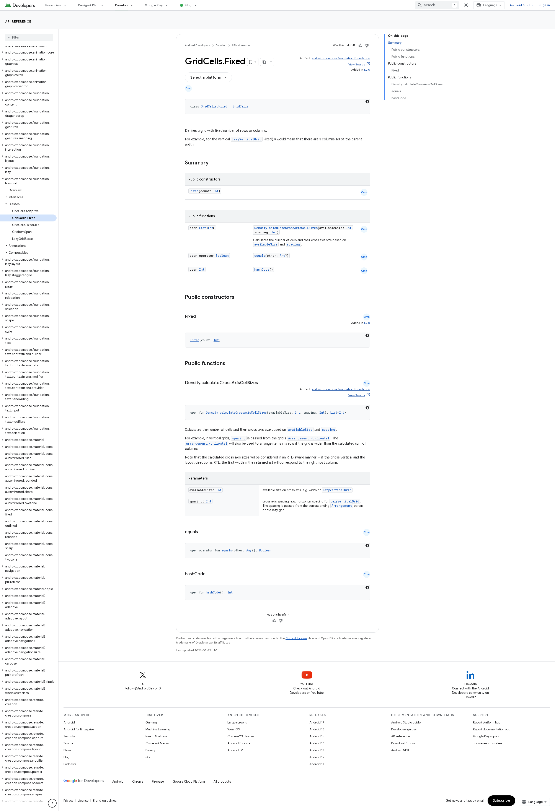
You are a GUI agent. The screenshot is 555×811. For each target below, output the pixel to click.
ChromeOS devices (240, 736)
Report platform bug (487, 722)
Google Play (154, 5)
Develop (121, 5)
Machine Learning (157, 729)
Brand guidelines (104, 800)
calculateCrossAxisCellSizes (293, 228)
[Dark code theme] (367, 101)
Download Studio (403, 743)
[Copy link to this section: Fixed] (200, 316)
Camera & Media (157, 743)
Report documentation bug (491, 729)
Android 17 (316, 722)
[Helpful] (360, 45)
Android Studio (521, 5)
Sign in (544, 5)
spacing (293, 244)
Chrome (137, 781)
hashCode (261, 269)
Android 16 (317, 729)
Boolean (222, 256)
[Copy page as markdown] (264, 62)
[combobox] (437, 5)
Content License (296, 638)
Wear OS (233, 729)
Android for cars (238, 743)
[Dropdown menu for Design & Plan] (104, 5)
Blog (188, 5)
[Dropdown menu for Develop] (134, 5)
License (83, 800)
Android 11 (316, 764)
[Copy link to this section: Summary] (213, 163)
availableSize (266, 244)
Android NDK (400, 750)
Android (69, 722)
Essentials (53, 5)
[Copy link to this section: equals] (202, 532)
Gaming (151, 722)
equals (259, 256)
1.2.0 (367, 70)
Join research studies (487, 743)
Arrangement (341, 506)
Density (260, 228)
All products (222, 781)
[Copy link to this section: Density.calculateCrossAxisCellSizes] (262, 383)
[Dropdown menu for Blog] (197, 5)
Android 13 (316, 750)
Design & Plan (88, 5)
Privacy (150, 750)
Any (282, 256)
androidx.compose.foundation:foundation (341, 58)
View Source (356, 64)
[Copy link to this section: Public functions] (231, 363)
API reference (18, 21)
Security (69, 736)
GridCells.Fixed (214, 106)
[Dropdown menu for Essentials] (67, 5)
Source (68, 743)
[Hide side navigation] (52, 803)
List (202, 228)
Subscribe (501, 800)
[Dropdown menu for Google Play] (169, 5)
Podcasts (70, 764)
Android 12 (316, 757)
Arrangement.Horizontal (308, 438)
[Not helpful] (367, 45)
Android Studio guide (406, 722)
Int (216, 191)
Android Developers (197, 45)
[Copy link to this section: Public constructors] (240, 297)
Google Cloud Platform (189, 781)
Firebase (158, 781)
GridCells (240, 106)
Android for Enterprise (79, 729)
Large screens (237, 722)
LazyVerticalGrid (246, 139)
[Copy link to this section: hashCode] (210, 574)
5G (147, 757)
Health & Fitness (156, 736)
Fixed (194, 191)
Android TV (235, 750)
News (67, 750)
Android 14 (317, 743)
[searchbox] (29, 37)
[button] (28, 52)
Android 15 (316, 736)
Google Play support (487, 736)
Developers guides (403, 729)
